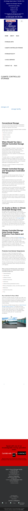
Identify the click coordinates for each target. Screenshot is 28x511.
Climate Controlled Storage (14, 47)
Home (6, 35)
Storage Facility (10, 53)
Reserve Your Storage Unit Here (14, 3)
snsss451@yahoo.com (15, 474)
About (12, 35)
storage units (21, 237)
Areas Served (14, 498)
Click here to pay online (14, 6)
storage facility (16, 109)
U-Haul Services (10, 59)
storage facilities (20, 218)
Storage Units (9, 41)
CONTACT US (19, 454)
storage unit (5, 107)
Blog (17, 35)
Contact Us (14, 12)
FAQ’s (15, 65)
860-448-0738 (16, 471)
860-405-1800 (15, 473)
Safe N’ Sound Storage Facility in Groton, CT (14, 305)
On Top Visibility (20, 509)
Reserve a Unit (14, 10)
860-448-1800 (18, 17)
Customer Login (14, 8)
